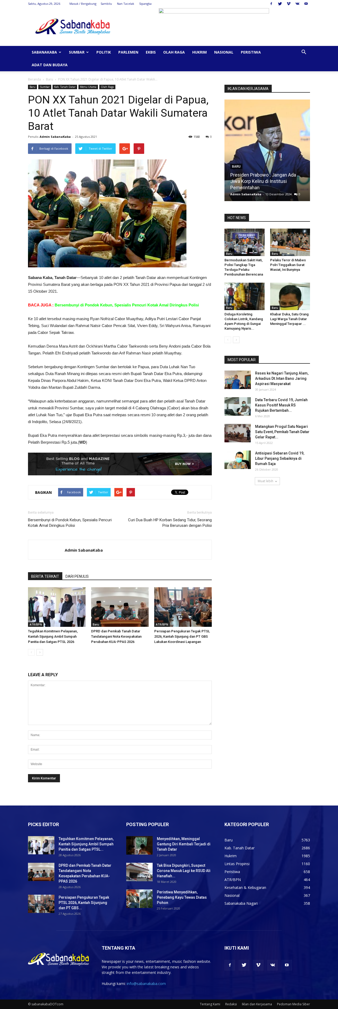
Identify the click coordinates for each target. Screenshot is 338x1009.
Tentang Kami (210, 1004)
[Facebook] (271, 3)
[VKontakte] (297, 3)
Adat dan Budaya (50, 64)
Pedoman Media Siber (293, 1004)
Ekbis (151, 52)
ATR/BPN (36, 624)
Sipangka (145, 4)
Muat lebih (265, 481)
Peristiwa (251, 52)
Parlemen (128, 52)
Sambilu (106, 4)
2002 (292, 194)
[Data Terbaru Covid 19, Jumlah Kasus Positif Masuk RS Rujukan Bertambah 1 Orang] (237, 406)
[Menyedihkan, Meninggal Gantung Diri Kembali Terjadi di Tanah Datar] (139, 845)
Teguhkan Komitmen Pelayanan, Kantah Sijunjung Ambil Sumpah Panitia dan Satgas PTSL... (86, 844)
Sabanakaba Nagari (241, 903)
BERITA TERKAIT (45, 576)
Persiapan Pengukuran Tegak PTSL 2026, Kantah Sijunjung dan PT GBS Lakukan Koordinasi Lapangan (182, 636)
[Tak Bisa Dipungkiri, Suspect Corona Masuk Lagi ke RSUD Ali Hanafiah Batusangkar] (139, 872)
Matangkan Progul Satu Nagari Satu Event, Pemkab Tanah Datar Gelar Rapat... (282, 431)
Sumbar (76, 52)
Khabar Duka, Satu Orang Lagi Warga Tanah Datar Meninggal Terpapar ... (289, 319)
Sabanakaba (44, 52)
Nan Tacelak (125, 4)
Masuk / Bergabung (82, 4)
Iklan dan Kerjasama (257, 1004)
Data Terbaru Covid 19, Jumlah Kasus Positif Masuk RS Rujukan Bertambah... (281, 405)
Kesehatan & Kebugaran (245, 887)
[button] (303, 52)
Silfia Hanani (243, 187)
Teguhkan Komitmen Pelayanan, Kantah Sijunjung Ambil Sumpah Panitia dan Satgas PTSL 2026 (53, 636)
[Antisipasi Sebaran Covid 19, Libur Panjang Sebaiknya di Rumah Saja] (237, 460)
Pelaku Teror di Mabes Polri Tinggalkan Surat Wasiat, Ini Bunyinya (288, 265)
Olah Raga (174, 52)
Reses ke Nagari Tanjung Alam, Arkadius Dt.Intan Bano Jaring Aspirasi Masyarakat (281, 378)
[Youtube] (306, 3)
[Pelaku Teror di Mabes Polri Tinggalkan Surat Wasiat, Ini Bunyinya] (290, 242)
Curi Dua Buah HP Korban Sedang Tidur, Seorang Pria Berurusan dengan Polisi (170, 523)
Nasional (223, 52)
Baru (49, 79)
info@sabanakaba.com (146, 983)
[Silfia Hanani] (267, 152)
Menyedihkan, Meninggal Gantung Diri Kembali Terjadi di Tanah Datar (183, 844)
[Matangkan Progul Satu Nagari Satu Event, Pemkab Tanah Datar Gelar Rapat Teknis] (237, 433)
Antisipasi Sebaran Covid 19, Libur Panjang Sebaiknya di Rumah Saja (279, 458)
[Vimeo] (289, 3)
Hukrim (199, 52)
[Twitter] (280, 3)
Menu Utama (88, 87)
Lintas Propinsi (237, 863)
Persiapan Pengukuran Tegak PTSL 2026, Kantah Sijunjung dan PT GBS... (84, 902)
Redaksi (231, 1004)
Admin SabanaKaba (55, 137)
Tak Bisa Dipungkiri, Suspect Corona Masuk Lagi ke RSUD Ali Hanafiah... (183, 870)
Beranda (34, 79)
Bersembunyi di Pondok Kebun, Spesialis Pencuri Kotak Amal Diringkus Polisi (127, 305)
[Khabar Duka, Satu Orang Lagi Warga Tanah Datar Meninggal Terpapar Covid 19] (290, 296)
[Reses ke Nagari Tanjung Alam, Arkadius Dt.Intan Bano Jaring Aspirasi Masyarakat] (237, 380)
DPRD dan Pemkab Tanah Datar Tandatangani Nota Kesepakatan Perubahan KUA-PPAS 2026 (116, 636)
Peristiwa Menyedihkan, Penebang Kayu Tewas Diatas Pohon (182, 897)
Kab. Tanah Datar (65, 87)
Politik (103, 52)
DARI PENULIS (77, 576)
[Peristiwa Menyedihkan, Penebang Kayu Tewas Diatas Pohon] (139, 898)
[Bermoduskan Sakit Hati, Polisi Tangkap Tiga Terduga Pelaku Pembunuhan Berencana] (244, 242)
